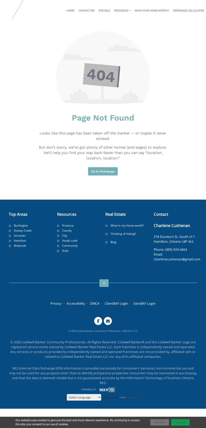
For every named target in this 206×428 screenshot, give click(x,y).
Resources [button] (121, 10)
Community (70, 246)
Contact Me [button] (86, 10)
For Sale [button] (104, 10)
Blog (113, 242)
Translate (133, 397)
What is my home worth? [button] (152, 10)
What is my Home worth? (127, 225)
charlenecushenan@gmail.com (177, 259)
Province (68, 225)
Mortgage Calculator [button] (188, 10)
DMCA (94, 303)
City (64, 235)
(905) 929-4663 (176, 249)
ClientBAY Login (116, 303)
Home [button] (70, 10)
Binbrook (20, 246)
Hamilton (20, 240)
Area (65, 251)
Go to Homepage (102, 171)
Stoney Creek (22, 230)
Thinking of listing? (123, 234)
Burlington (21, 225)
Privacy (55, 303)
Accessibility (76, 303)
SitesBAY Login (144, 303)
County (67, 230)
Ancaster (20, 235)
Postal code (69, 240)
